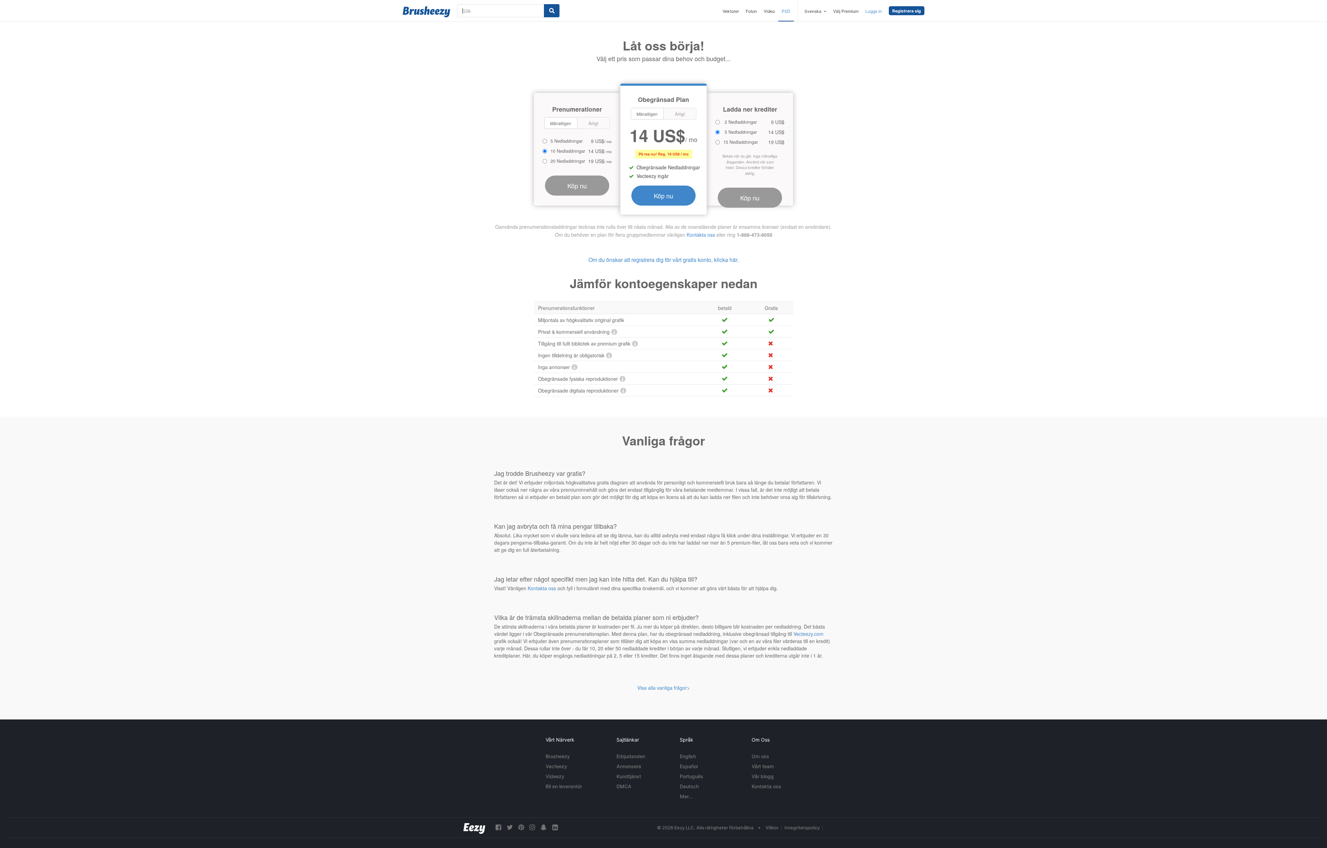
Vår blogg (763, 776)
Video (769, 11)
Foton (751, 11)
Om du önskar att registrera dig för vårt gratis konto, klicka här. (663, 260)
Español (689, 766)
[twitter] (510, 827)
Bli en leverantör (564, 786)
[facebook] (498, 827)
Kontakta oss (701, 234)
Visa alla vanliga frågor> (663, 687)
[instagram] (532, 827)
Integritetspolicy (802, 827)
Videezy (555, 776)
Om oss (760, 756)
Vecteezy (556, 766)
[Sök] (551, 10)
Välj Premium (845, 11)
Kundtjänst (629, 776)
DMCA (624, 786)
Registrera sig (906, 10)
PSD (786, 11)
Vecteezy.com (808, 633)
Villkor (772, 827)
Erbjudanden (631, 756)
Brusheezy (558, 756)
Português (691, 776)
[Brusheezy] (426, 11)
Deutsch (689, 786)
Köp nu (663, 195)
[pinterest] (521, 827)
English (688, 756)
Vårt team (763, 766)
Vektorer (731, 11)
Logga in (873, 11)
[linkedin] (555, 827)
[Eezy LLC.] (474, 827)
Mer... (686, 796)
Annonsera (629, 766)
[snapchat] (543, 827)
